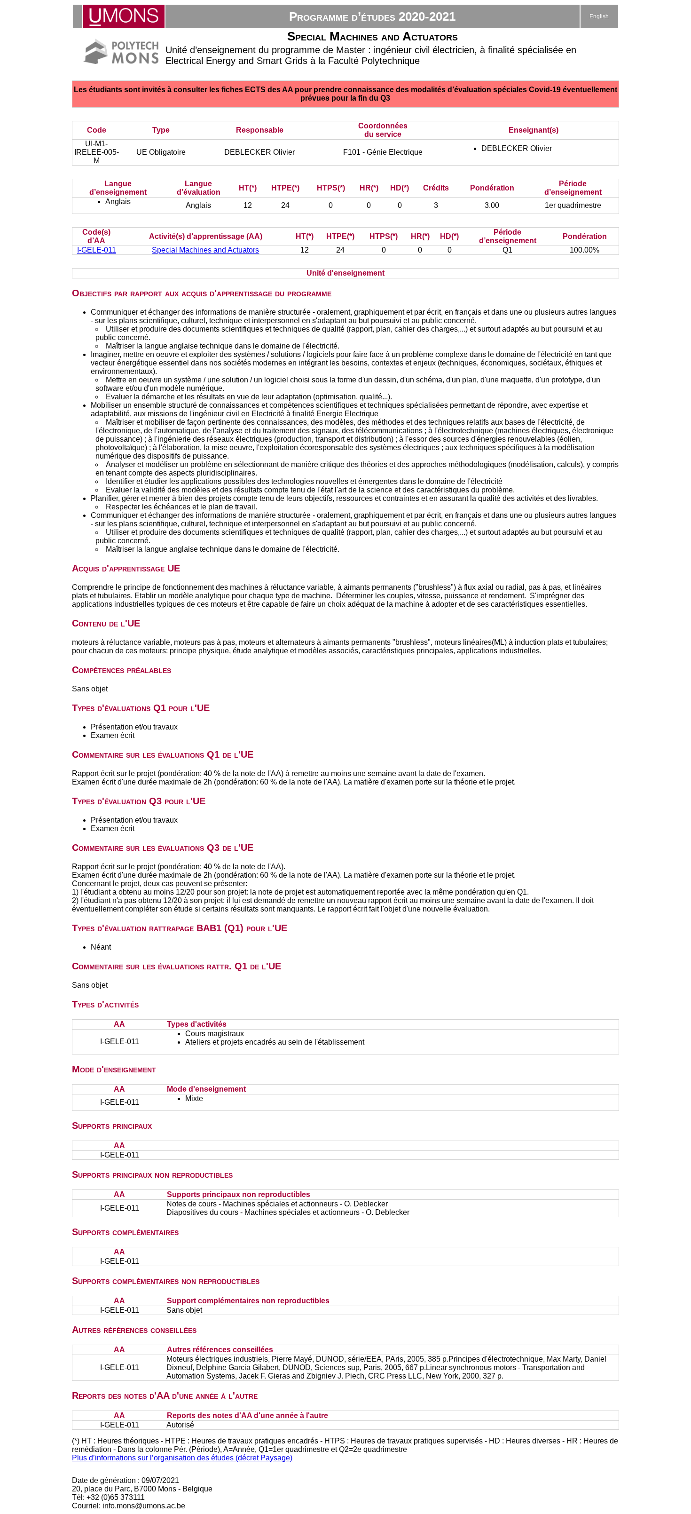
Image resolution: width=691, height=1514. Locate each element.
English (599, 16)
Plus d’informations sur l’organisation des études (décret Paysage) (182, 1458)
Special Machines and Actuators (205, 250)
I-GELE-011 (96, 250)
